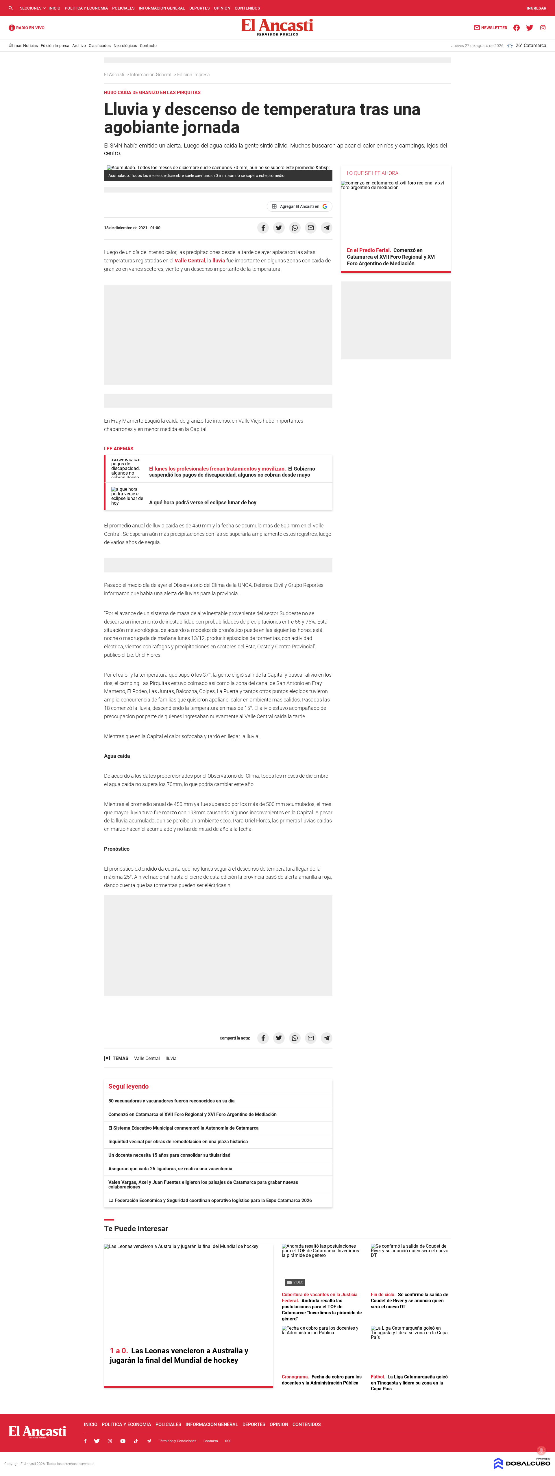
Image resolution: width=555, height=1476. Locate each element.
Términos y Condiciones (177, 1441)
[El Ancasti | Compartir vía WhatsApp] (295, 228)
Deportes (199, 8)
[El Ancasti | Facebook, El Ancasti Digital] (516, 27)
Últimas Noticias (23, 45)
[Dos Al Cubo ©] (522, 1468)
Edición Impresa (55, 45)
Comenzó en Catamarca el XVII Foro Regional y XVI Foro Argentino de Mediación (192, 1114)
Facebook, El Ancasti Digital (85, 1441)
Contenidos (247, 8)
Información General (162, 8)
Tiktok (136, 1441)
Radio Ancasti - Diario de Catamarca (27, 28)
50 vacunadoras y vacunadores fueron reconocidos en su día (171, 1101)
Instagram (110, 1441)
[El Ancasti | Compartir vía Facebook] (263, 228)
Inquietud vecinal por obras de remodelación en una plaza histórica (178, 1141)
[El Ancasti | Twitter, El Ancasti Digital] (529, 27)
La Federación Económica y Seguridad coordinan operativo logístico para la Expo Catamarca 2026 (210, 1200)
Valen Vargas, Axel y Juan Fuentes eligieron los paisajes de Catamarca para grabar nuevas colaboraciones (203, 1185)
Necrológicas (125, 45)
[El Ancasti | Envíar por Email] (311, 228)
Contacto (148, 45)
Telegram (149, 1441)
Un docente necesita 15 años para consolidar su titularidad (169, 1155)
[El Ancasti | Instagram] (542, 27)
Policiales (123, 8)
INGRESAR (536, 8)
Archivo (79, 45)
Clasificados (100, 45)
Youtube (123, 1441)
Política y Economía (86, 8)
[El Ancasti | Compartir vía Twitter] (279, 228)
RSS (228, 1441)
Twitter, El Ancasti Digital (97, 1441)
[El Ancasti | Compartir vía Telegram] (326, 228)
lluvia (218, 260)
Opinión (222, 8)
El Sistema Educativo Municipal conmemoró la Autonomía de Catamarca (183, 1128)
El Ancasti (114, 74)
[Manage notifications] (541, 1450)
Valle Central (190, 260)
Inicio (54, 8)
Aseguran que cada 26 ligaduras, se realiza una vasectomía (170, 1168)
